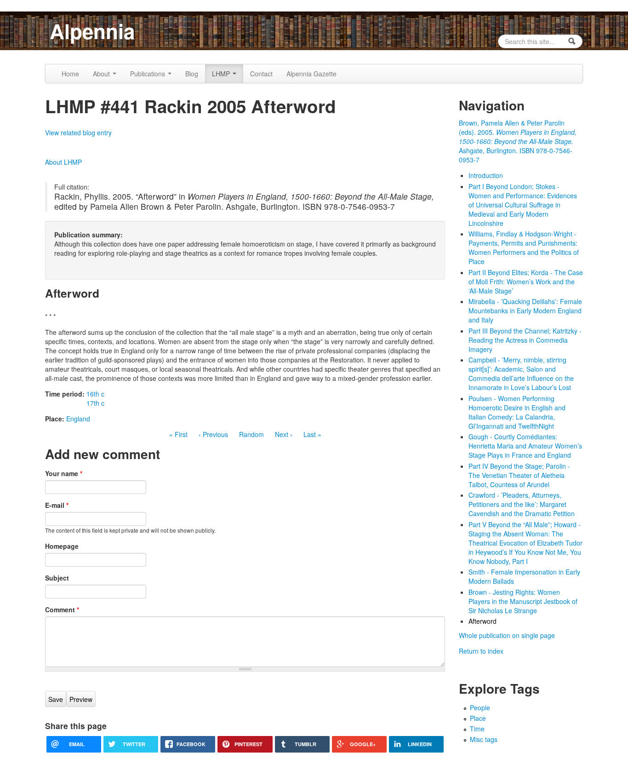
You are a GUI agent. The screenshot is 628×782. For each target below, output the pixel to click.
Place (478, 718)
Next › (283, 434)
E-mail (57, 505)
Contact (261, 73)
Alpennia (92, 31)
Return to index (481, 651)
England (78, 418)
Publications (148, 73)
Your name (63, 473)
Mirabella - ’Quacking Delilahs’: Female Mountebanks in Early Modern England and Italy (525, 310)
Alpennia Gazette (311, 73)
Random (251, 434)
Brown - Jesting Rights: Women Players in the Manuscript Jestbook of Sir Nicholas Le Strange (522, 601)
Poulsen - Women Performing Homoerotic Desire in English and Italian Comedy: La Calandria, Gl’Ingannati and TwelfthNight (516, 412)
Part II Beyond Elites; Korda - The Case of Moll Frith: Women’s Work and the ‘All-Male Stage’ (525, 281)
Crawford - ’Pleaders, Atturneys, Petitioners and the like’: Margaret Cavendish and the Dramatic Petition (521, 504)
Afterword (482, 621)
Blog (191, 73)
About (102, 73)
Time (477, 728)
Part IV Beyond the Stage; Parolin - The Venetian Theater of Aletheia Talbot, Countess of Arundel (519, 475)
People (480, 707)
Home (70, 73)
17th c (95, 403)
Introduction (485, 175)
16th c (95, 393)
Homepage (62, 546)
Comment (62, 609)
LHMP (222, 73)
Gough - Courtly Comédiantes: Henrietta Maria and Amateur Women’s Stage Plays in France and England (525, 446)
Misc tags (483, 739)
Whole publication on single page (507, 635)
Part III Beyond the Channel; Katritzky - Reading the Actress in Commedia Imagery (525, 340)
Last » (312, 434)
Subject (57, 577)
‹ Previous (213, 434)
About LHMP (63, 162)
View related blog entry (78, 132)
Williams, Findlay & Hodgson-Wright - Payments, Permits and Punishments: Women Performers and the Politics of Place (523, 247)
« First (178, 434)
